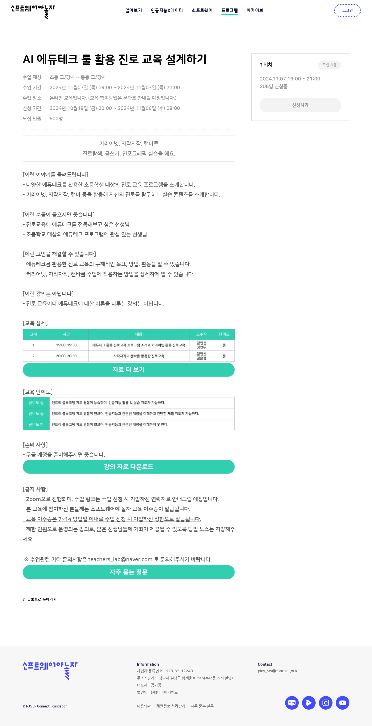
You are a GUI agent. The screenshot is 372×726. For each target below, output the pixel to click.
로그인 (347, 10)
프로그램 (229, 10)
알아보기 (134, 10)
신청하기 (300, 105)
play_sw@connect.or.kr (278, 671)
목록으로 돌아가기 (42, 600)
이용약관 (144, 706)
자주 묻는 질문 (202, 706)
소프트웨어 (202, 10)
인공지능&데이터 (167, 10)
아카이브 (255, 10)
